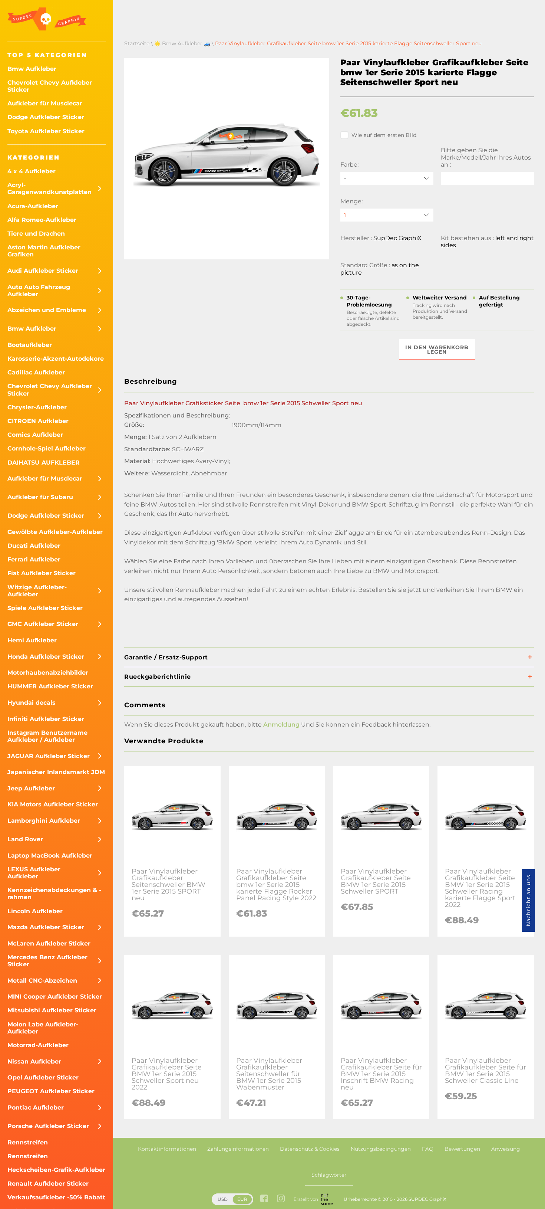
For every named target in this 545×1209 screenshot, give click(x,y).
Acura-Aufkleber (32, 206)
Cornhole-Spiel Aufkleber (46, 448)
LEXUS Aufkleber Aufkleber (33, 873)
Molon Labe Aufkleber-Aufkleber (42, 1028)
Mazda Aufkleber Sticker (45, 927)
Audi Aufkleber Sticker (42, 270)
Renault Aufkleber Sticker (48, 1183)
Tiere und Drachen (36, 233)
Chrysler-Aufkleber (37, 407)
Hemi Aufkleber (32, 640)
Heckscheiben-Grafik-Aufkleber (56, 1169)
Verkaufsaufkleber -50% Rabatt (56, 1197)
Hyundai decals (31, 702)
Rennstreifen (27, 1142)
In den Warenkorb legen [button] (437, 349)
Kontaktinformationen (167, 1149)
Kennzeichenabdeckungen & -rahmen (54, 894)
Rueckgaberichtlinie (157, 676)
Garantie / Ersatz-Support (166, 657)
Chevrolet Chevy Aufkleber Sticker (49, 86)
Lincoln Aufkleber (35, 911)
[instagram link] (281, 1199)
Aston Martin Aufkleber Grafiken (43, 251)
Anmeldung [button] (281, 724)
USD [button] (223, 1199)
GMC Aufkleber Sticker (42, 624)
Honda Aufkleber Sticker (45, 656)
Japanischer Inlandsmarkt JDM (56, 772)
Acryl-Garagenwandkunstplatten (49, 188)
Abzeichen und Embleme (46, 310)
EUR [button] (242, 1199)
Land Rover (25, 839)
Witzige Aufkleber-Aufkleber (37, 591)
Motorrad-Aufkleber (38, 1045)
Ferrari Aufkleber (33, 559)
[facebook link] (264, 1199)
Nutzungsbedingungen (381, 1149)
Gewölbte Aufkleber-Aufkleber (55, 531)
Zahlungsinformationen (238, 1149)
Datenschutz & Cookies (310, 1149)
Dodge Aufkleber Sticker (45, 117)
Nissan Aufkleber (34, 1061)
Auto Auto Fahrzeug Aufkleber (38, 291)
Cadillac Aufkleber (36, 372)
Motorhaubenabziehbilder (47, 672)
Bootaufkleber (29, 344)
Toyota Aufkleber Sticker (46, 131)
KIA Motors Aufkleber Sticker (52, 804)
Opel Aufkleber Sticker (43, 1077)
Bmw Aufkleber (31, 68)
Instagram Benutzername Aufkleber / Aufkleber (47, 736)
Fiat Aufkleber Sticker (41, 573)
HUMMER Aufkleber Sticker (50, 686)
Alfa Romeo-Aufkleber (41, 219)
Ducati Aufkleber (33, 545)
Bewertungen (462, 1149)
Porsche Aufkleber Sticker (48, 1126)
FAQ (427, 1149)
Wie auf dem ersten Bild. (384, 135)
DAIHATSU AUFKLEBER (43, 462)
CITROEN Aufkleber (38, 421)
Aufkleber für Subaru (40, 497)
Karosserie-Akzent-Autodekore (55, 358)
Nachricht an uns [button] (528, 900)
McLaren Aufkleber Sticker (48, 943)
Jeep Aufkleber (31, 788)
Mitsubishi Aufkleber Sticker (51, 1010)
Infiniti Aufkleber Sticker (45, 719)
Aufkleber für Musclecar (44, 103)
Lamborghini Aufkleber (43, 820)
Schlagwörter (329, 1175)
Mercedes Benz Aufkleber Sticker (47, 961)
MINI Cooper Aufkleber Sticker (54, 996)
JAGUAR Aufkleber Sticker (48, 756)
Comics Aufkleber (35, 434)
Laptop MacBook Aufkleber (49, 855)
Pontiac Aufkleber (35, 1107)
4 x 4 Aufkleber (31, 171)
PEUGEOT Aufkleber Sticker (51, 1091)
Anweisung (505, 1149)
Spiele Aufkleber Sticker (45, 608)
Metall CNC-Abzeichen (42, 980)
